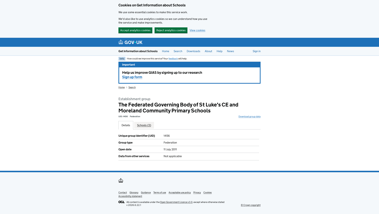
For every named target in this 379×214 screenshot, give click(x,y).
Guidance (146, 192)
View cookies (197, 30)
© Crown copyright (251, 205)
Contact (122, 192)
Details (126, 125)
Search (178, 51)
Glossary (134, 192)
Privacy (197, 192)
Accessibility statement (130, 196)
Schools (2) (144, 125)
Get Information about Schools (138, 51)
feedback (173, 58)
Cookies (207, 192)
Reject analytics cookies (171, 30)
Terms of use (159, 192)
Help (220, 51)
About (208, 51)
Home (165, 51)
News (230, 51)
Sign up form (132, 77)
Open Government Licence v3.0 (176, 202)
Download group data (250, 116)
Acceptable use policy (180, 192)
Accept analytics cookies (135, 30)
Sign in (257, 51)
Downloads (193, 51)
